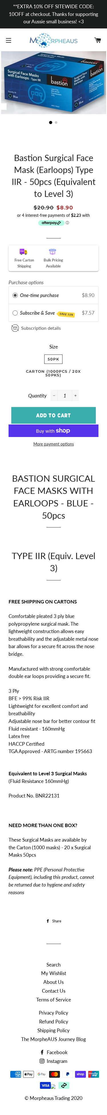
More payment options (53, 444)
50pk (53, 359)
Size (53, 347)
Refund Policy (53, 1022)
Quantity (37, 396)
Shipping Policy (53, 1030)
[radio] (15, 295)
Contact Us (53, 991)
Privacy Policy (53, 1013)
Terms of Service (53, 1000)
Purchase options (26, 282)
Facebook (57, 1052)
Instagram (56, 1061)
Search (53, 965)
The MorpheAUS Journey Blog (53, 1039)
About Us (53, 982)
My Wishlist (53, 973)
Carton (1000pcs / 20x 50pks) (53, 373)
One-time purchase (39, 295)
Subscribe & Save (46, 313)
